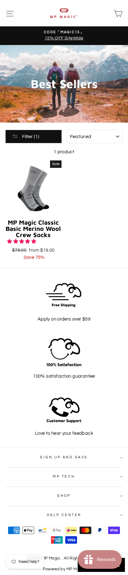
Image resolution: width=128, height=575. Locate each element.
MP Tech (64, 476)
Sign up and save (64, 457)
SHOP (64, 495)
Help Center (64, 515)
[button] (22, 241)
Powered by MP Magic (64, 569)
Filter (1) (30, 136)
